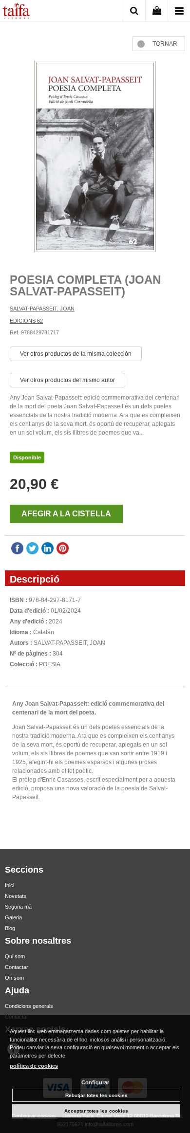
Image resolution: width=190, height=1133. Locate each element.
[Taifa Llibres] (16, 12)
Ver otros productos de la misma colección (76, 353)
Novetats (15, 896)
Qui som (15, 956)
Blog (10, 928)
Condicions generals (29, 1006)
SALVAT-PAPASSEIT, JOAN (42, 308)
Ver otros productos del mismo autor (67, 380)
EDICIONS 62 (26, 321)
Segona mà (18, 907)
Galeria (13, 917)
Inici (9, 885)
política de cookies (34, 1066)
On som (14, 978)
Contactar (16, 967)
